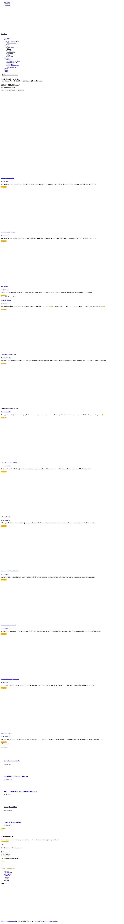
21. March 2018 (5, 289)
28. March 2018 (5, 235)
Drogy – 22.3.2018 (4, 286)
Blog (8, 55)
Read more (3, 187)
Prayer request (8, 872)
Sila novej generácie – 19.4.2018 (7, 178)
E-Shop (6, 71)
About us (6, 40)
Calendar (9, 59)
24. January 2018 (5, 574)
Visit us (3, 861)
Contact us (7, 875)
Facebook (6, 878)
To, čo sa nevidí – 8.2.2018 (6, 516)
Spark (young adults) (13, 65)
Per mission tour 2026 (11, 761)
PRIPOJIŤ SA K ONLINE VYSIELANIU (12, 90)
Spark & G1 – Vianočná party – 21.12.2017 (10, 679)
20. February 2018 (6, 412)
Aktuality (3, 828)
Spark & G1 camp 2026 (12, 822)
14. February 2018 (6, 466)
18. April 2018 (4, 181)
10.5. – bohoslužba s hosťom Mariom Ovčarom (20, 791)
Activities (6, 58)
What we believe (11, 43)
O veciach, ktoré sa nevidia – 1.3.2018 (8, 354)
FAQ (8, 44)
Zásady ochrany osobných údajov (49, 921)
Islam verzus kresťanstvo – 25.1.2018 (8, 624)
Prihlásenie (7, 5)
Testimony (10, 53)
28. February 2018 (6, 357)
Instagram (6, 877)
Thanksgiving (7, 874)
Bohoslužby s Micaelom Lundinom (16, 776)
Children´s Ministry (12, 62)
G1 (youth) (10, 64)
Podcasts (9, 50)
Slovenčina (7, 2)
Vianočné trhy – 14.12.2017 (6, 733)
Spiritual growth (11, 67)
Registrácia (7, 3)
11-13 (8, 743)
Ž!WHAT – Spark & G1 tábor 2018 (8, 232)
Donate (6, 68)
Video (9, 49)
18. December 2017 (6, 682)
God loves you (11, 52)
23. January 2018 (5, 628)
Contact (6, 70)
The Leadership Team (13, 41)
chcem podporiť (5, 841)
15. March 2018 (5, 303)
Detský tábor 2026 (10, 807)
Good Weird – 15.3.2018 (6, 300)
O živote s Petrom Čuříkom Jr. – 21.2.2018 (9, 408)
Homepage (7, 38)
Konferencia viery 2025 (13, 61)
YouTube (6, 880)
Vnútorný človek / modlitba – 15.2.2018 (9, 462)
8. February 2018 (5, 520)
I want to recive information (8, 868)
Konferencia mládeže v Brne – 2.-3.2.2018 (9, 570)
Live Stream (10, 47)
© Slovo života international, (8, 921)
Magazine (10, 56)
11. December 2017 (6, 736)
